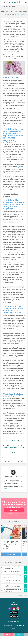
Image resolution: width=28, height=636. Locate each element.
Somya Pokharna (21, 14)
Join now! (14, 510)
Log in (19, 634)
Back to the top (22, 595)
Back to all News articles (9, 6)
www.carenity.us (10, 625)
